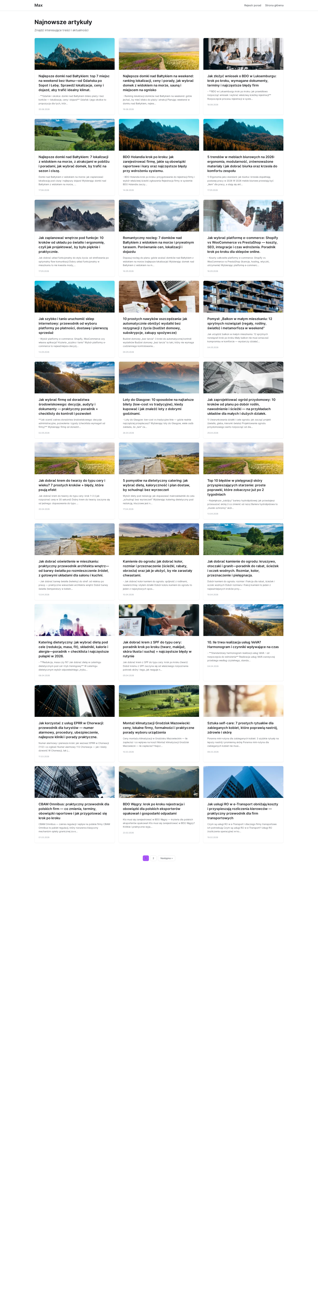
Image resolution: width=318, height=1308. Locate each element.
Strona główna (274, 5)
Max (38, 5)
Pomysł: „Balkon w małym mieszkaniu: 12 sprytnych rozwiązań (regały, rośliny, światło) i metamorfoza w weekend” (239, 323)
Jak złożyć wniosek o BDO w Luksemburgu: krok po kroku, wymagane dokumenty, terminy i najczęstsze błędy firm (241, 80)
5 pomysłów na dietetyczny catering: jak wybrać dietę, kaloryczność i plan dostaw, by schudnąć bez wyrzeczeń (156, 485)
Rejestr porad (252, 5)
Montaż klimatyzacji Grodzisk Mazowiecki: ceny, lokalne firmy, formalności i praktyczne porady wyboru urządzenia (158, 727)
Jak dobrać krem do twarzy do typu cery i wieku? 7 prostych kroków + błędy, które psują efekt (72, 485)
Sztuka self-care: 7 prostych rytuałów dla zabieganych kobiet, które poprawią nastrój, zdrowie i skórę (242, 727)
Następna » (166, 858)
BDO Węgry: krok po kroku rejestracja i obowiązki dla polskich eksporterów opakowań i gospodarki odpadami (154, 808)
